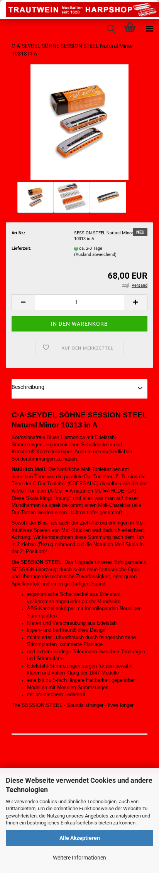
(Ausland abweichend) (95, 254)
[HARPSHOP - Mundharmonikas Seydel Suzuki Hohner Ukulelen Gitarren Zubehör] (79, 9)
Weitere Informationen (79, 857)
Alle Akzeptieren (79, 838)
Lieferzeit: (21, 248)
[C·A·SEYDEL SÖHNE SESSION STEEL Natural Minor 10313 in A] (79, 121)
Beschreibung (28, 387)
